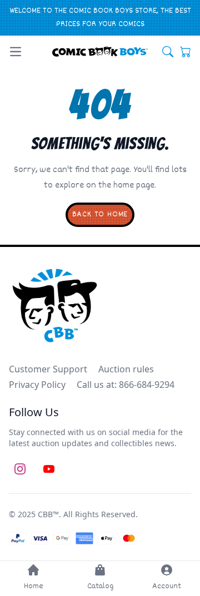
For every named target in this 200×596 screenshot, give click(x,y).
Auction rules (126, 369)
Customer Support (48, 369)
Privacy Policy (37, 384)
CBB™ (48, 514)
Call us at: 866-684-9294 (125, 384)
